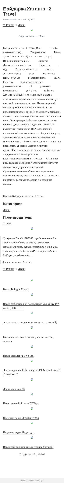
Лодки (21, 24)
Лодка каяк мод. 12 (14, 388)
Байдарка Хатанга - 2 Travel (19, 48)
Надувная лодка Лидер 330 (18, 432)
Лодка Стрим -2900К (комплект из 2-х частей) (30, 322)
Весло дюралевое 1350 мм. (18, 355)
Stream (7, 223)
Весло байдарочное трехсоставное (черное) (28, 446)
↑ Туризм (8, 24)
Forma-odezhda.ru (11, 19)
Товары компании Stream (17, 262)
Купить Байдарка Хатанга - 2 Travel (24, 196)
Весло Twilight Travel (15, 289)
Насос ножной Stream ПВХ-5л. (21, 403)
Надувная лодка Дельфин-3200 (21, 417)
